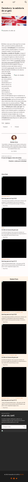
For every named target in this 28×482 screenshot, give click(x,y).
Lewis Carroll (10, 68)
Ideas (3, 227)
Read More (5, 205)
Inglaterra (7, 123)
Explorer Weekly (6, 196)
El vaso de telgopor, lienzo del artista (11, 158)
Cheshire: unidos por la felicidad (17, 161)
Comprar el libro (7, 426)
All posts (14, 151)
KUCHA (22, 474)
